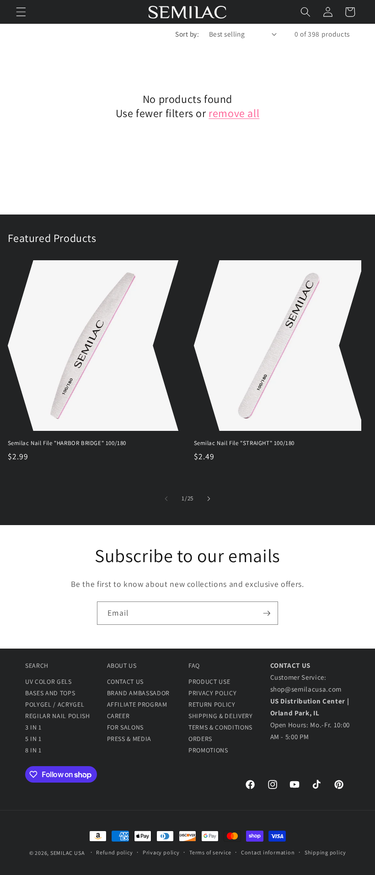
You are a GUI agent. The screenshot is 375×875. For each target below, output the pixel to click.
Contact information (268, 852)
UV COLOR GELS (48, 681)
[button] (21, 12)
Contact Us (125, 681)
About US (122, 665)
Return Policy (212, 704)
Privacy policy (161, 852)
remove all (234, 113)
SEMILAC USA (67, 852)
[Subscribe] (267, 613)
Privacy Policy (212, 693)
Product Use (209, 681)
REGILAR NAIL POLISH (57, 716)
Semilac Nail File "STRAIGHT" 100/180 (244, 443)
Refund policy (114, 852)
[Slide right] (208, 498)
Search (36, 665)
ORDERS (200, 739)
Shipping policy (325, 852)
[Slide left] (166, 498)
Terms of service (210, 852)
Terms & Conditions (220, 727)
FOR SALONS (125, 727)
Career (118, 716)
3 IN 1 (33, 727)
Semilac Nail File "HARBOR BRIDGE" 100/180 (67, 443)
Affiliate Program (137, 704)
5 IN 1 (33, 739)
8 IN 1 (33, 750)
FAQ (194, 665)
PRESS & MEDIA (129, 739)
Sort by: (187, 33)
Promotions (208, 750)
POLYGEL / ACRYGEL (54, 704)
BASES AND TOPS (50, 693)
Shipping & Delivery (220, 716)
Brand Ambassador (138, 693)
